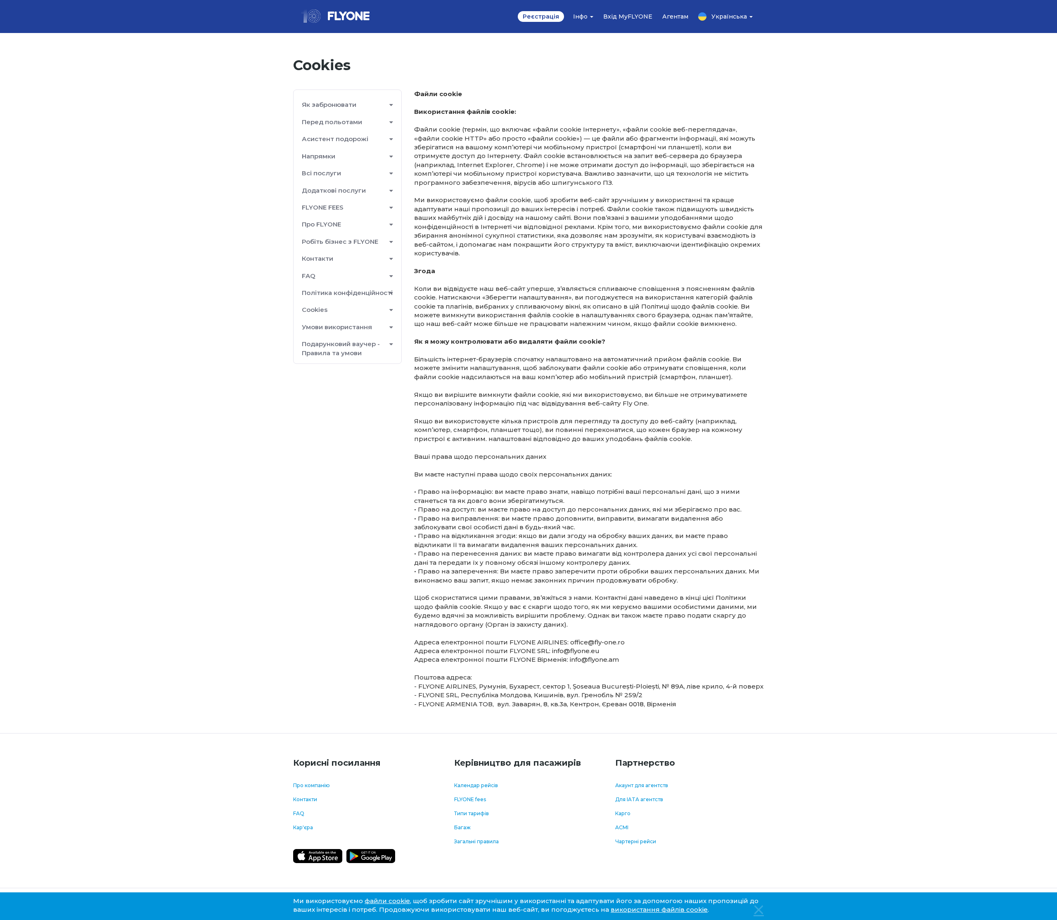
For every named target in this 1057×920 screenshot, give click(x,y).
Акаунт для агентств (641, 785)
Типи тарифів (471, 813)
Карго (622, 813)
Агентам (675, 16)
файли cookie (387, 901)
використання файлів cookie (659, 909)
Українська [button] (730, 16)
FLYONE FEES (323, 207)
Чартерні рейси (635, 841)
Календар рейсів (476, 785)
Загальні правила (476, 841)
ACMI (621, 827)
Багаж (462, 827)
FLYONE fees (470, 799)
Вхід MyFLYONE (627, 16)
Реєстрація (541, 16)
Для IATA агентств (639, 799)
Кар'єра (303, 827)
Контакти (305, 799)
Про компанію (311, 785)
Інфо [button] (581, 16)
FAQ (308, 276)
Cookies (314, 310)
